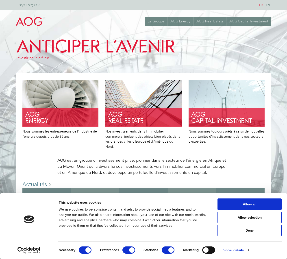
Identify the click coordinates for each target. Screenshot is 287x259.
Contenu (167, 2)
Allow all (249, 204)
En (268, 5)
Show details (233, 250)
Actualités (35, 184)
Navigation (152, 2)
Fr (261, 5)
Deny (250, 230)
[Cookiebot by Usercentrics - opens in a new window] (29, 250)
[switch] (128, 250)
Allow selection (250, 217)
